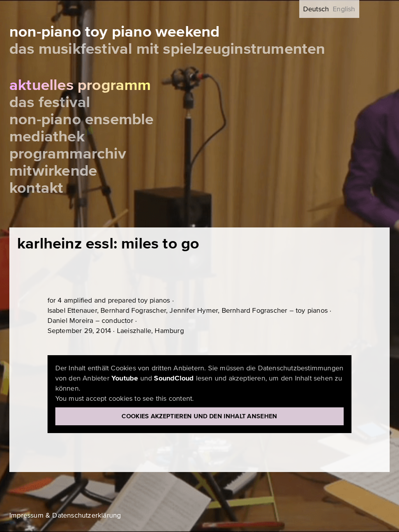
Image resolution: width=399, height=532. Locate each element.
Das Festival (49, 102)
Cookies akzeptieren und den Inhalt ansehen (199, 416)
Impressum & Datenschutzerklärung (65, 515)
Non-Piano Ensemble (81, 119)
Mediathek (47, 136)
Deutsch (316, 9)
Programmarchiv (67, 153)
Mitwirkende (53, 170)
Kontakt (36, 187)
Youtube (124, 378)
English (344, 9)
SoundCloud (174, 378)
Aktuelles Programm (80, 85)
